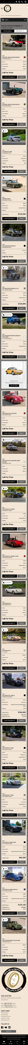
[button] (25, 2)
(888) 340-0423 (8, 1003)
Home (2, 15)
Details (22, 77)
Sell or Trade (14, 385)
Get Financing (4, 1014)
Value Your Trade (5, 1018)
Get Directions (4, 999)
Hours (14, 1003)
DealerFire (4, 1037)
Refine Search (8, 31)
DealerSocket (14, 1037)
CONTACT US (8, 1031)
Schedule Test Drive (6, 1016)
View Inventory (4, 1013)
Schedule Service (5, 1020)
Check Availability (9, 77)
